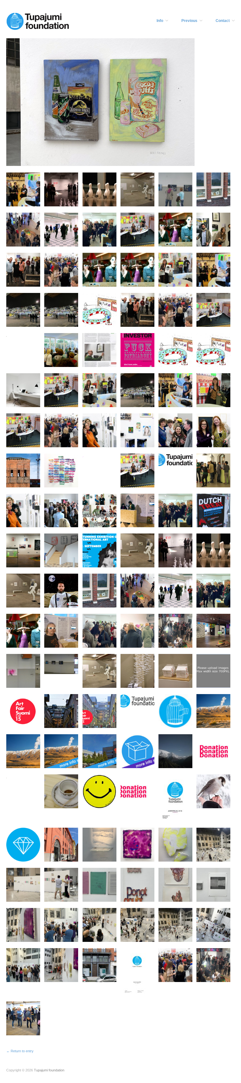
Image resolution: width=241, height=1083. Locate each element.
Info (160, 21)
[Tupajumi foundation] (37, 20)
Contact (223, 21)
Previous (189, 21)
